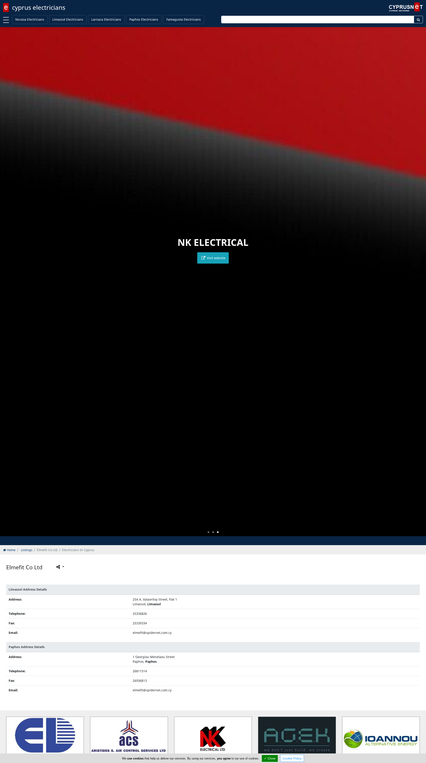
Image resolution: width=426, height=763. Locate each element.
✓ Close (270, 758)
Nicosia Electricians (29, 19)
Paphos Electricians (143, 19)
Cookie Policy (292, 758)
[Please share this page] (60, 567)
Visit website (215, 258)
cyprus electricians (38, 7)
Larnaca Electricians (106, 19)
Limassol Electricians (67, 19)
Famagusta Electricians (183, 19)
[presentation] (7, 284)
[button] (208, 532)
